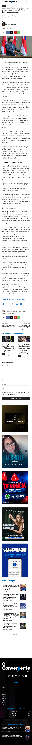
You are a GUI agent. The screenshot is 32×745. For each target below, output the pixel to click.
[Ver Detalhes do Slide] (15, 451)
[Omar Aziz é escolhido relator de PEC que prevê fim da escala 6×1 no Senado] (8, 339)
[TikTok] (12, 304)
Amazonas (24, 311)
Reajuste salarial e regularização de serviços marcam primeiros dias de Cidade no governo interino (23, 327)
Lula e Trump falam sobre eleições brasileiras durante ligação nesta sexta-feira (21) (11, 596)
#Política (15, 311)
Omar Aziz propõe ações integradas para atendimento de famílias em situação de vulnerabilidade (24, 349)
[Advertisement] (14, 645)
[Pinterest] (15, 32)
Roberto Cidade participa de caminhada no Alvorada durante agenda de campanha (11, 587)
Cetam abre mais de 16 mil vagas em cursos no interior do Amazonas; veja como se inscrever (11, 606)
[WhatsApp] (18, 32)
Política (3, 5)
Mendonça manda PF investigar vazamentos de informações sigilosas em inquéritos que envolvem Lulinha (11, 615)
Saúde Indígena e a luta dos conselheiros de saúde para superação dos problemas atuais (8, 327)
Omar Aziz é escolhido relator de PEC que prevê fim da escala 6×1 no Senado (8, 348)
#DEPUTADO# (9, 311)
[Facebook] (8, 32)
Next (26, 451)
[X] (11, 32)
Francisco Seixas (11, 24)
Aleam (19, 311)
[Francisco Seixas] (4, 24)
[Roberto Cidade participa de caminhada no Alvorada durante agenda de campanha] (23, 587)
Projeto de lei (11, 313)
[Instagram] (8, 304)
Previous (3, 451)
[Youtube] (21, 304)
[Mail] (12, 676)
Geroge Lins (4, 313)
